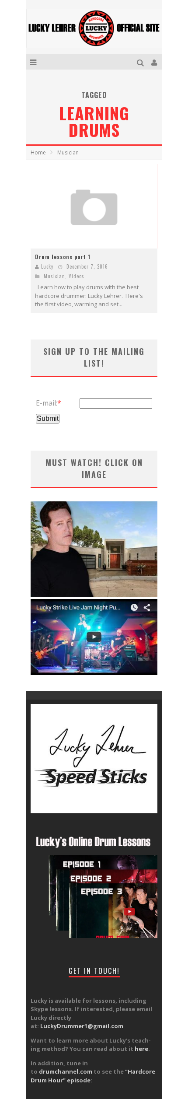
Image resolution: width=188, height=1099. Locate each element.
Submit (48, 418)
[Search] (141, 62)
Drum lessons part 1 (63, 256)
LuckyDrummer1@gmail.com (81, 1026)
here (141, 1049)
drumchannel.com (65, 1071)
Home (38, 152)
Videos (76, 276)
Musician (54, 276)
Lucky (47, 266)
